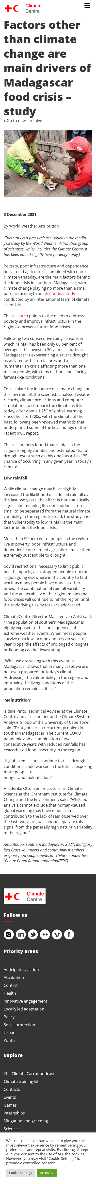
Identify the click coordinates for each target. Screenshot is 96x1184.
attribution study (59, 293)
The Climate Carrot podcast (29, 1073)
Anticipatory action (21, 969)
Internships (14, 1112)
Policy (9, 1016)
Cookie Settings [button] (20, 1172)
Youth (9, 1040)
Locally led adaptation (24, 1008)
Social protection (19, 1024)
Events (10, 1097)
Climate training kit (21, 1081)
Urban (10, 1032)
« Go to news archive (23, 120)
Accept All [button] (47, 1172)
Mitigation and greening (26, 1120)
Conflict (11, 985)
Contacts (12, 1089)
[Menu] (87, 5)
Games (10, 1105)
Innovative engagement (25, 1001)
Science (11, 1128)
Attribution (14, 977)
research (20, 315)
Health (10, 993)
